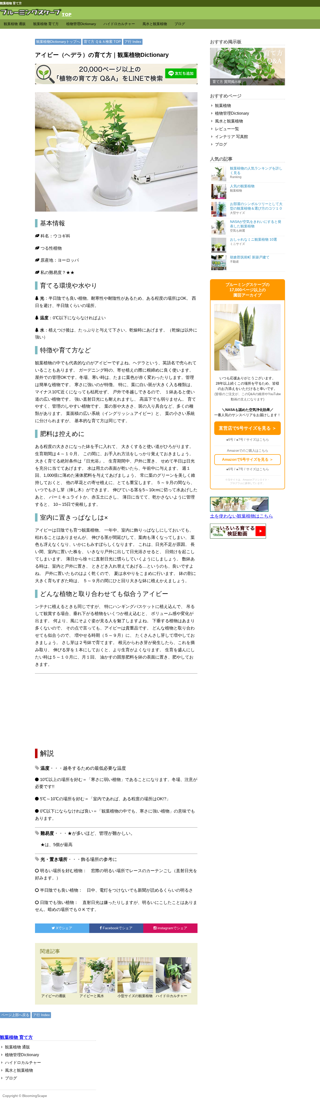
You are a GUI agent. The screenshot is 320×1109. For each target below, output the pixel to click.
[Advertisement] (116, 711)
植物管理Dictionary (81, 24)
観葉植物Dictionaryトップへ (58, 42)
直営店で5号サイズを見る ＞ (247, 428)
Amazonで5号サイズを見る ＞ (247, 459)
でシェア (64, 928)
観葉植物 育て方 (46, 24)
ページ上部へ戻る (15, 1015)
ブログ (179, 24)
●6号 (229, 439)
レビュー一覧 (226, 129)
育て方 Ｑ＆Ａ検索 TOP (102, 42)
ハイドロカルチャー (119, 24)
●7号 (239, 439)
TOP (67, 14)
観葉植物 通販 (15, 24)
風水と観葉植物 (154, 24)
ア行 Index (132, 42)
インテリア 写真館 (231, 136)
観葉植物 (222, 105)
